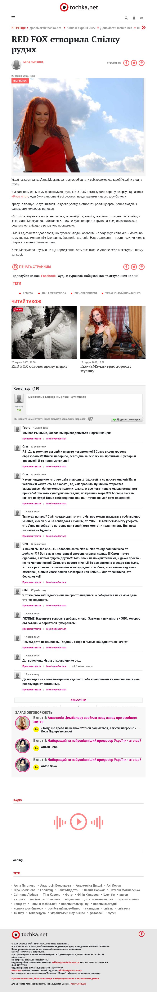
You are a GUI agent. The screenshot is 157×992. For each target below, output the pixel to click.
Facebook (48, 276)
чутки (112, 913)
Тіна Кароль (51, 895)
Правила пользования (22, 978)
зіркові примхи (85, 293)
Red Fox (28, 293)
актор (123, 895)
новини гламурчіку (74, 904)
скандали (92, 908)
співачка (124, 908)
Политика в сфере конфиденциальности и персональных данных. (67, 978)
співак (108, 908)
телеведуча (37, 913)
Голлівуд (46, 890)
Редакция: (16, 970)
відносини (72, 899)
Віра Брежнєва (24, 890)
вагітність (37, 899)
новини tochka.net (43, 904)
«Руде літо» (19, 196)
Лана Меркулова (54, 293)
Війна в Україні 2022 (81, 28)
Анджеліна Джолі (89, 885)
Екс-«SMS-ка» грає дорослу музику (106, 368)
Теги (17, 873)
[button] (134, 18)
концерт (20, 904)
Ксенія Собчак (94, 890)
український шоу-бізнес (123, 293)
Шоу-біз (109, 895)
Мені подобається (56, 438)
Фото (69, 895)
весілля (54, 899)
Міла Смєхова (33, 62)
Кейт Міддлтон (68, 890)
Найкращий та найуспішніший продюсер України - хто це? (94, 741)
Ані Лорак (114, 885)
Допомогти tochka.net (46, 28)
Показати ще (78, 700)
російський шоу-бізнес (64, 908)
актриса (19, 899)
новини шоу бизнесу (28, 908)
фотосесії (96, 913)
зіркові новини (128, 899)
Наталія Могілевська (125, 890)
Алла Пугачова (24, 885)
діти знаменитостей (98, 899)
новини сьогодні (105, 904)
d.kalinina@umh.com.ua (70, 970)
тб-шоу (19, 913)
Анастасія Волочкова (55, 885)
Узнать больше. (78, 984)
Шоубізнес (20, 80)
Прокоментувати (31, 438)
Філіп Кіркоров (88, 895)
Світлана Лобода (26, 895)
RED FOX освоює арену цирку (39, 366)
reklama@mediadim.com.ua (65, 962)
